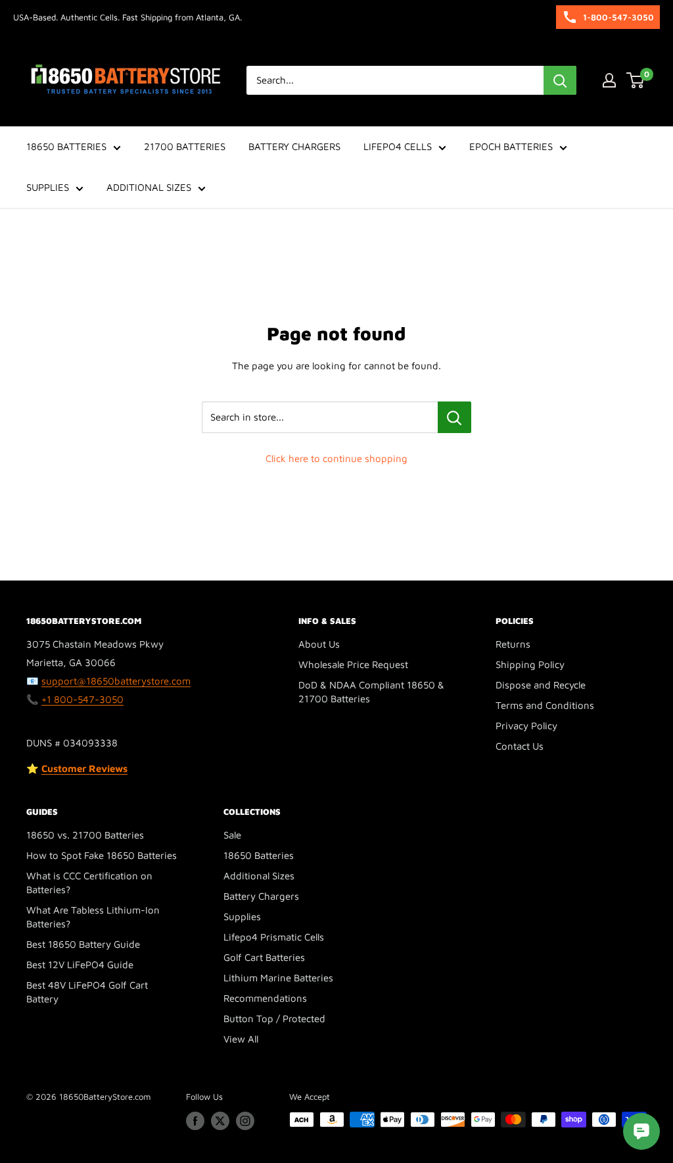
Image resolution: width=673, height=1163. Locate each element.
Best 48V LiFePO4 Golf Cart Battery (87, 991)
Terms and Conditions (545, 705)
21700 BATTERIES (184, 146)
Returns (513, 644)
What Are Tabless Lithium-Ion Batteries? (93, 916)
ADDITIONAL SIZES (148, 187)
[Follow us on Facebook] (195, 1121)
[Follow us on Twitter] (220, 1121)
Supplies (242, 916)
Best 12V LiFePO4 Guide (79, 964)
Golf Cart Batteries (264, 957)
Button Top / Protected (274, 1018)
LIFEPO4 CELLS (397, 146)
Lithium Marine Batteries (278, 977)
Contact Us (520, 746)
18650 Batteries (258, 855)
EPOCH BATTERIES (511, 146)
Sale (232, 834)
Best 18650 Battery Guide (83, 944)
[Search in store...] (454, 417)
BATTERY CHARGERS (294, 146)
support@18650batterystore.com (116, 680)
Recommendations (265, 998)
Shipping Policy (530, 664)
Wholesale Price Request (353, 664)
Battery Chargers (261, 896)
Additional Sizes (258, 875)
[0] (636, 80)
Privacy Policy (526, 725)
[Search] (560, 80)
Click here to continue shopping (336, 458)
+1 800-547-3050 (82, 699)
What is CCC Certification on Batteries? (89, 882)
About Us (319, 644)
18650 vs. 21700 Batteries (85, 834)
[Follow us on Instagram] (245, 1121)
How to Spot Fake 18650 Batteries (101, 855)
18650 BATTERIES (66, 146)
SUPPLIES (47, 187)
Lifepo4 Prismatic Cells (273, 937)
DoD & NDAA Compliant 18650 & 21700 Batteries (371, 691)
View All (240, 1039)
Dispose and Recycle (541, 684)
